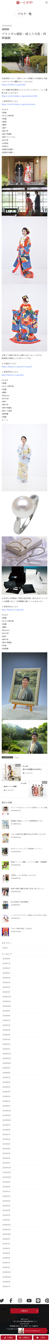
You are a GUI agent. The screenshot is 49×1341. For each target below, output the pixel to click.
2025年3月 (6, 1039)
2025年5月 (6, 1030)
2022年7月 (6, 1191)
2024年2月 (6, 1101)
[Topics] (11, 772)
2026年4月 (6, 978)
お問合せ (24, 1311)
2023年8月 (6, 1130)
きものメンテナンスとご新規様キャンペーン (27, 848)
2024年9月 (6, 1068)
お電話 (10, 1337)
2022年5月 (6, 1201)
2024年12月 (7, 1053)
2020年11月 (7, 1272)
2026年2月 (6, 987)
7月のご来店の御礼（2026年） (22, 928)
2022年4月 (6, 1205)
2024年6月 (6, 1082)
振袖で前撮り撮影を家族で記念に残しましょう (27, 888)
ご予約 (42, 1337)
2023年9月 (6, 1125)
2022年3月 (6, 1210)
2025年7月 (6, 1020)
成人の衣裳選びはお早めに (32, 769)
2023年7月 (6, 1134)
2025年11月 (7, 1001)
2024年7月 (6, 1077)
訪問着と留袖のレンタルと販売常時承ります (27, 821)
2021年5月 (6, 1253)
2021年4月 (6, 1258)
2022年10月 (7, 1177)
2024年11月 (7, 1058)
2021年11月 (6, 1229)
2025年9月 (6, 1011)
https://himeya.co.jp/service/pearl (17, 366)
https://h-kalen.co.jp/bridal (14, 84)
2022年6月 (6, 1196)
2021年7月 (6, 1243)
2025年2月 (6, 1044)
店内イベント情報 (10, 786)
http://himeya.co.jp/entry (13, 375)
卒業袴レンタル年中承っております (23, 875)
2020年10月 (7, 1277)
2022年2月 (6, 1215)
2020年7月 (6, 1286)
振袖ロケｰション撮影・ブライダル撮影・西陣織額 (29, 862)
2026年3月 (6, 982)
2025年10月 (7, 1006)
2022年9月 (6, 1182)
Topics (5, 29)
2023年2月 (6, 1158)
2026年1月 (6, 992)
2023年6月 (6, 1139)
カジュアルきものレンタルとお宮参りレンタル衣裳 (29, 807)
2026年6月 (6, 968)
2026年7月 (6, 963)
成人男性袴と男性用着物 (19, 902)
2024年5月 (6, 1087)
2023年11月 (7, 1115)
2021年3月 (6, 1262)
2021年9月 (6, 1239)
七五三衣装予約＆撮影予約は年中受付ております (28, 834)
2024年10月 (7, 1063)
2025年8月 (6, 1015)
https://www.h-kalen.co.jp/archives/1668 (19, 96)
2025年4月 (6, 1035)
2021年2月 (6, 1267)
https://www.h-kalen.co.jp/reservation (18, 104)
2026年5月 (6, 973)
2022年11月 (7, 1172)
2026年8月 (6, 958)
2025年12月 (7, 996)
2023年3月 (6, 1153)
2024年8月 (6, 1073)
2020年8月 (6, 1282)
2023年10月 (7, 1120)
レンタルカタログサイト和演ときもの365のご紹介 (29, 915)
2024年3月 (6, 1096)
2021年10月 (7, 1234)
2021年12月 (7, 1225)
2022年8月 (6, 1187)
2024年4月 (6, 1091)
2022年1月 (6, 1220)
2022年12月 (7, 1167)
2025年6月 (6, 1025)
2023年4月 (6, 1148)
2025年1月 (6, 1049)
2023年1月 (6, 1163)
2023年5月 (6, 1144)
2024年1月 (6, 1106)
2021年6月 (6, 1248)
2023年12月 (7, 1110)
